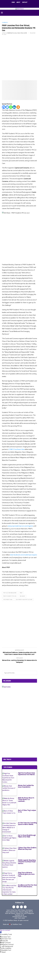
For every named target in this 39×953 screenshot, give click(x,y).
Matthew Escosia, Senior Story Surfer (17, 33)
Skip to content (5, 930)
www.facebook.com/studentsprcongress (23, 555)
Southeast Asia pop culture (24, 599)
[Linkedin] (20, 5)
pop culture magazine (9, 592)
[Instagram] (18, 5)
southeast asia (7, 599)
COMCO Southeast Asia (16, 449)
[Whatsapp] (10, 107)
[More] (18, 107)
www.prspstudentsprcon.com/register (20, 526)
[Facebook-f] (13, 907)
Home (13, 2)
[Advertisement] (19, 57)
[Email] (23, 5)
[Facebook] (13, 5)
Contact (24, 2)
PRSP (21, 592)
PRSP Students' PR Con (9, 596)
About (18, 2)
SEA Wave (22, 596)
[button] (1, 932)
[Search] (37, 13)
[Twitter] (15, 5)
